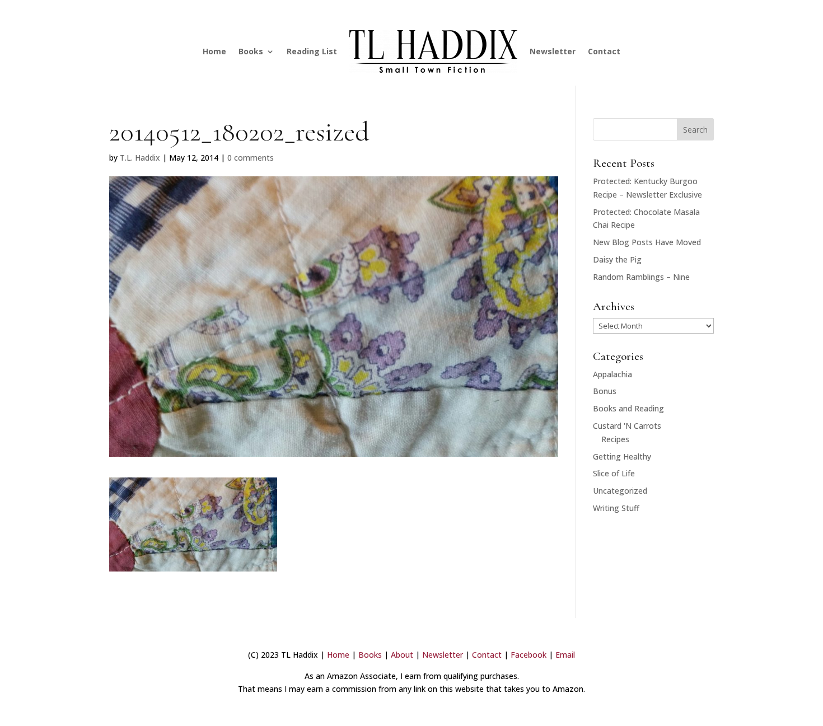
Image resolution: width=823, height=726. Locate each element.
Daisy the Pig (617, 259)
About (402, 654)
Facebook (528, 654)
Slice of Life (614, 473)
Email (565, 654)
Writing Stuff (616, 508)
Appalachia (612, 374)
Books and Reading (628, 408)
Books (251, 51)
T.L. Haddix (140, 157)
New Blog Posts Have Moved (647, 242)
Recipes (615, 439)
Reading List (312, 51)
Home (214, 51)
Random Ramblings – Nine (641, 276)
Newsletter (553, 51)
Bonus (604, 391)
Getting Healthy (622, 456)
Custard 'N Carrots (627, 425)
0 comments (250, 157)
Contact (604, 51)
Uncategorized (620, 490)
